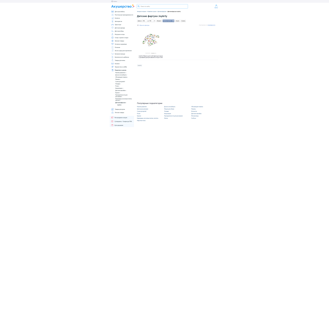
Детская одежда (120, 28)
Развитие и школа (120, 70)
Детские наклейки (120, 90)
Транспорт (118, 24)
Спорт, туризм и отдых (121, 37)
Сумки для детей (120, 81)
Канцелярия (119, 88)
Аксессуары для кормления (123, 50)
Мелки (166, 118)
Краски (117, 92)
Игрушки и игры (120, 34)
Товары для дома (120, 109)
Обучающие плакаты (121, 77)
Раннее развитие (120, 72)
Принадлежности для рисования (173, 116)
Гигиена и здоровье (121, 44)
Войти (216, 7)
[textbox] (162, 6)
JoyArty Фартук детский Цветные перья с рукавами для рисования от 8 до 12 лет (151, 56)
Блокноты (194, 111)
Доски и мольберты (121, 75)
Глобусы (193, 118)
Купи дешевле (119, 125)
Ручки (117, 86)
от (141, 20)
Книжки (117, 63)
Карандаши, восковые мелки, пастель (147, 118)
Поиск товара (139, 6)
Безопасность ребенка (122, 57)
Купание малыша (120, 54)
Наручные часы (141, 120)
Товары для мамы (120, 60)
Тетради (118, 83)
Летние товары (119, 112)
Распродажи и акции (121, 117)
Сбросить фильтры (144, 25)
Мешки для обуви (169, 109)
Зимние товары (119, 41)
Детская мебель (120, 11)
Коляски (117, 18)
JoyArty (119, 105)
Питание (117, 47)
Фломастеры (195, 116)
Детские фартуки (120, 102)
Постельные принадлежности (124, 15)
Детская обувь (119, 31)
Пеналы (117, 79)
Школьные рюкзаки (142, 109)
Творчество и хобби (121, 67)
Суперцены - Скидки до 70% (123, 121)
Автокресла (118, 21)
